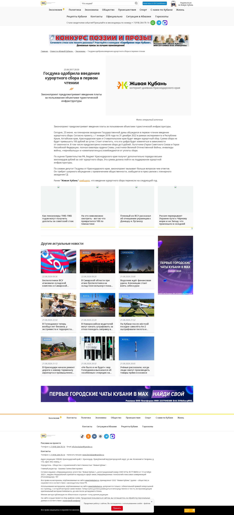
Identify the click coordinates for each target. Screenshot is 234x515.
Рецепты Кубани (77, 16)
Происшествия (127, 9)
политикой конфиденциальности (77, 500)
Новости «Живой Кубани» (61, 51)
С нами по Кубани (162, 9)
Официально (114, 16)
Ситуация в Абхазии (138, 16)
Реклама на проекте (51, 443)
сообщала (84, 180)
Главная (44, 51)
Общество (108, 9)
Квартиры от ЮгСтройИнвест (154, 3)
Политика (75, 9)
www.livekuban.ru (92, 480)
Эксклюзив (56, 9)
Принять (117, 508)
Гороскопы (161, 16)
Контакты (96, 16)
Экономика (91, 9)
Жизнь (180, 9)
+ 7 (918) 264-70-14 (57, 447)
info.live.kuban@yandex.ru (82, 447)
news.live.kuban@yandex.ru (93, 455)
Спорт (143, 9)
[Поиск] (136, 3)
